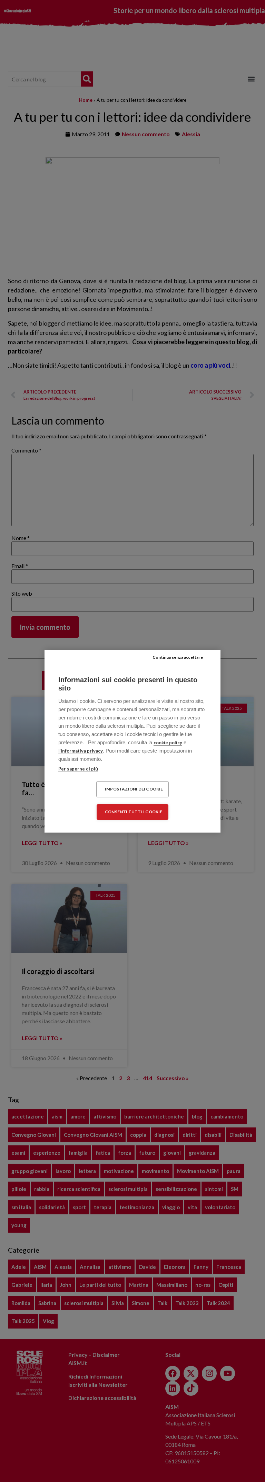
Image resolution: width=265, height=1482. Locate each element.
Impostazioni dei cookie (134, 789)
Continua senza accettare (178, 657)
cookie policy (168, 742)
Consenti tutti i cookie (134, 811)
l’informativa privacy (80, 751)
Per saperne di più (78, 769)
